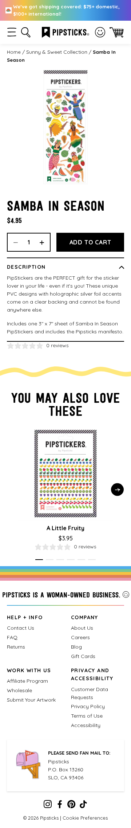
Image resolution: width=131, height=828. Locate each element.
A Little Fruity (65, 528)
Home (14, 52)
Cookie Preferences (85, 818)
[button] (11, 32)
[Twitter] (71, 806)
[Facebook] (60, 806)
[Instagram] (48, 806)
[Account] (100, 32)
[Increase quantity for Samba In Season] (44, 242)
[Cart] (117, 32)
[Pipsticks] (65, 31)
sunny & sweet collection (56, 52)
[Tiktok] (83, 806)
